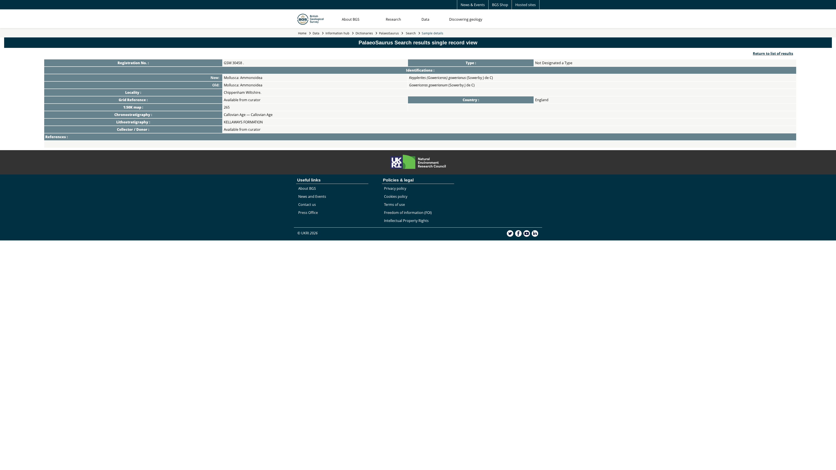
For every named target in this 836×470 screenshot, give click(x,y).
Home (302, 33)
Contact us (307, 204)
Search (411, 33)
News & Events (473, 4)
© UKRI (307, 233)
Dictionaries (364, 33)
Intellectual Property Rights (406, 220)
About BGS (350, 19)
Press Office (308, 212)
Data (425, 19)
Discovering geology (465, 19)
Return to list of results (773, 53)
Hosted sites (525, 4)
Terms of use (394, 204)
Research (393, 19)
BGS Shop (500, 4)
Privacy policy (395, 188)
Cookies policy (395, 196)
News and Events (312, 196)
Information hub (337, 33)
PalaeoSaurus (389, 33)
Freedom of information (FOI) (408, 212)
